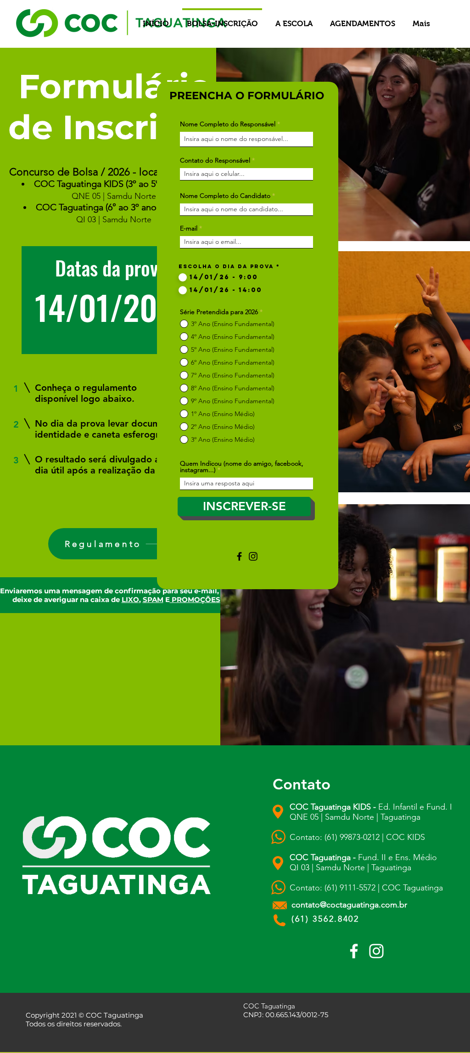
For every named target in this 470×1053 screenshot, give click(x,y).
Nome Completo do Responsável (227, 124)
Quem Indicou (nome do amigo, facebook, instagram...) (241, 466)
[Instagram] (253, 556)
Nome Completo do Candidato (225, 195)
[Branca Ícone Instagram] (376, 951)
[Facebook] (239, 556)
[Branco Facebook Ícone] (354, 951)
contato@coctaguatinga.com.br (349, 905)
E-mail (188, 228)
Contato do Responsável (215, 160)
